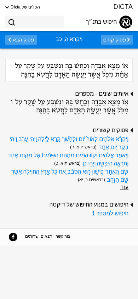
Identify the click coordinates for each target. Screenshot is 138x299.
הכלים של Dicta (25, 7)
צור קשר (63, 236)
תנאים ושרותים (38, 236)
